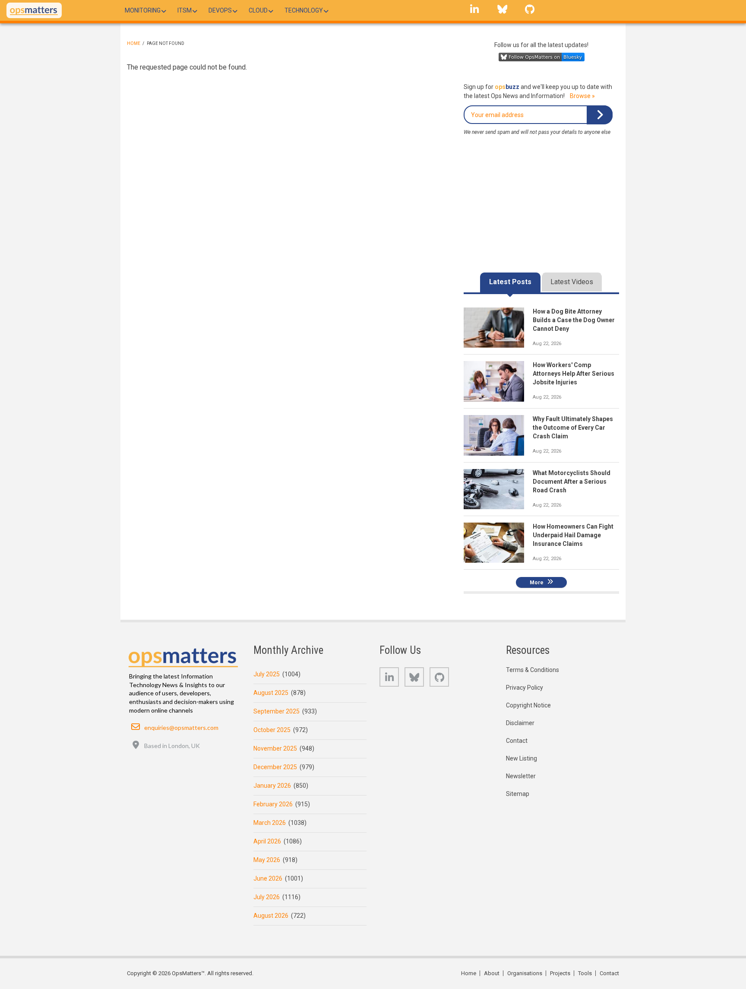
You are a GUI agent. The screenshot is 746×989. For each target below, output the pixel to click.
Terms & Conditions (532, 669)
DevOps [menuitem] (220, 10)
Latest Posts (510, 282)
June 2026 (267, 878)
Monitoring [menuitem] (143, 10)
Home (133, 43)
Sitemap (517, 793)
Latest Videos (571, 282)
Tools (585, 973)
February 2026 (273, 804)
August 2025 (270, 692)
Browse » (582, 95)
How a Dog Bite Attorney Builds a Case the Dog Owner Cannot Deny (574, 320)
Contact (517, 740)
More (537, 582)
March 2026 (269, 822)
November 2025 (275, 748)
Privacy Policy (524, 687)
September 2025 (276, 711)
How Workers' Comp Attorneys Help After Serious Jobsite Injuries (573, 373)
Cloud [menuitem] (258, 10)
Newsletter (521, 776)
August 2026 (270, 915)
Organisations (524, 973)
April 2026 (267, 841)
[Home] (34, 10)
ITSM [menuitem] (184, 10)
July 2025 (266, 674)
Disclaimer (520, 723)
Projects (560, 973)
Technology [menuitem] (303, 10)
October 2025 (272, 729)
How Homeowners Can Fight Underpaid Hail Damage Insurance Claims (573, 535)
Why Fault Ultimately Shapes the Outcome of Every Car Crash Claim (573, 427)
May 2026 (266, 859)
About (491, 973)
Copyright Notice (528, 705)
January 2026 (272, 785)
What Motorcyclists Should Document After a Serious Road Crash (571, 481)
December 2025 (275, 767)
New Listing (521, 758)
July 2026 (266, 897)
